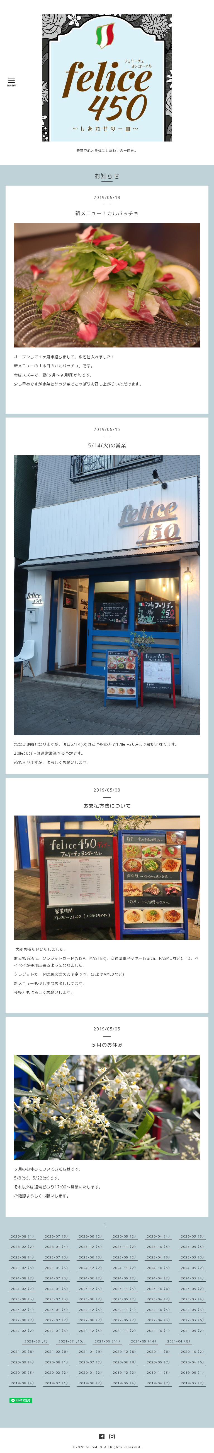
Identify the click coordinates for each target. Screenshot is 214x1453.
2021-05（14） (144, 1341)
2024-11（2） (125, 1267)
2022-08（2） (23, 1320)
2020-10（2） (193, 1351)
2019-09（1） (193, 1372)
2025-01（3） (57, 1267)
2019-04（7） (159, 1383)
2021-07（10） (72, 1341)
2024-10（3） (159, 1267)
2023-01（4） (57, 1309)
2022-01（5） (57, 1330)
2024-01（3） (57, 1288)
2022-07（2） (57, 1320)
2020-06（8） (125, 1362)
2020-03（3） (23, 1372)
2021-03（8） (23, 1351)
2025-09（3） (193, 1246)
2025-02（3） (23, 1267)
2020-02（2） (57, 1372)
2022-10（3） (159, 1309)
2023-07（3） (57, 1299)
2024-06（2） (91, 1278)
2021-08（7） (37, 1341)
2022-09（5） (193, 1309)
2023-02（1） (23, 1309)
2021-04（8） (179, 1341)
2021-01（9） (91, 1351)
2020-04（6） (193, 1362)
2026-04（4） (159, 1236)
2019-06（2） (91, 1383)
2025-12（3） (91, 1246)
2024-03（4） (193, 1278)
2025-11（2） (125, 1246)
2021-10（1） (159, 1330)
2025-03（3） (193, 1257)
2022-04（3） (159, 1320)
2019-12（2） (125, 1372)
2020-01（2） (91, 1372)
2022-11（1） (125, 1309)
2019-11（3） (159, 1372)
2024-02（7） (23, 1288)
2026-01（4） (57, 1246)
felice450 (94, 1447)
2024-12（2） (91, 1267)
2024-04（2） (159, 1278)
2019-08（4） (23, 1383)
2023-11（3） (125, 1288)
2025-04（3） (159, 1257)
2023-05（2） (125, 1299)
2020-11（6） (159, 1351)
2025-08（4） (23, 1257)
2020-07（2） (91, 1362)
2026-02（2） (23, 1246)
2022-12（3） (91, 1309)
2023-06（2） (91, 1299)
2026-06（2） (91, 1236)
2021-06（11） (108, 1341)
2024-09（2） (193, 1267)
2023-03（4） (193, 1299)
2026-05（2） (125, 1236)
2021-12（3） (91, 1330)
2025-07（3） (57, 1257)
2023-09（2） (193, 1288)
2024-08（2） (23, 1278)
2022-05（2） (125, 1320)
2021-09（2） (193, 1330)
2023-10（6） (159, 1288)
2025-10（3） (159, 1246)
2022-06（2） (91, 1320)
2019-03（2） (193, 1383)
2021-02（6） (57, 1351)
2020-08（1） (57, 1362)
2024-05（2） (125, 1278)
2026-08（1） (23, 1236)
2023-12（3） (91, 1288)
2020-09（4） (23, 1362)
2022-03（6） (193, 1320)
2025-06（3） (91, 1257)
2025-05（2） (125, 1257)
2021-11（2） (125, 1330)
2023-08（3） (23, 1299)
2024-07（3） (57, 1278)
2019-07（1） (57, 1383)
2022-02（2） (23, 1330)
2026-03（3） (193, 1236)
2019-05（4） (125, 1383)
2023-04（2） (159, 1299)
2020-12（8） (125, 1351)
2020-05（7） (159, 1362)
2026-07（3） (57, 1236)
